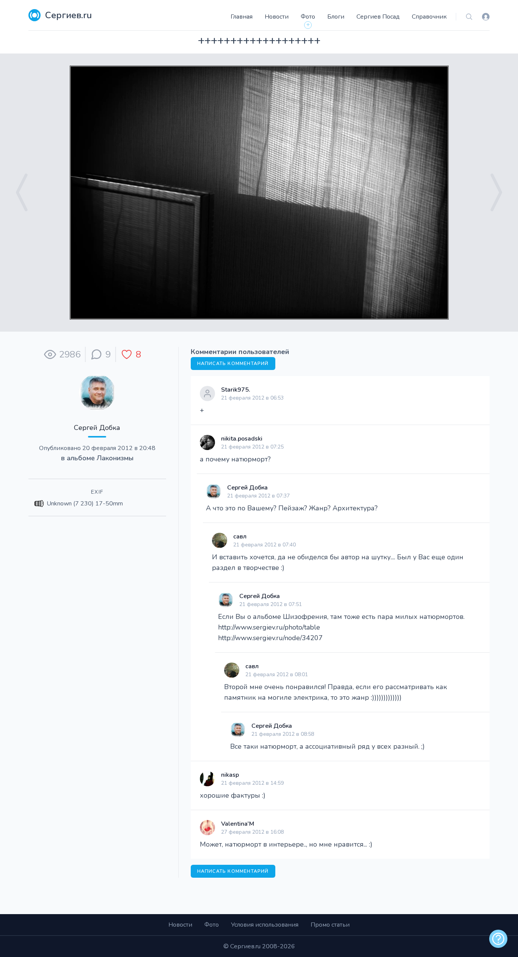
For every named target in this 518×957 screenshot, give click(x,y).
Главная (242, 17)
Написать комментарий (233, 363)
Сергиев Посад (378, 17)
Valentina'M (237, 824)
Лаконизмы (115, 458)
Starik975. (235, 390)
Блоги (335, 17)
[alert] (498, 939)
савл (239, 536)
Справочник (429, 17)
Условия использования (264, 925)
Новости (277, 17)
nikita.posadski (241, 438)
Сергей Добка (97, 427)
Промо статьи (330, 925)
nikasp (230, 775)
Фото (308, 17)
